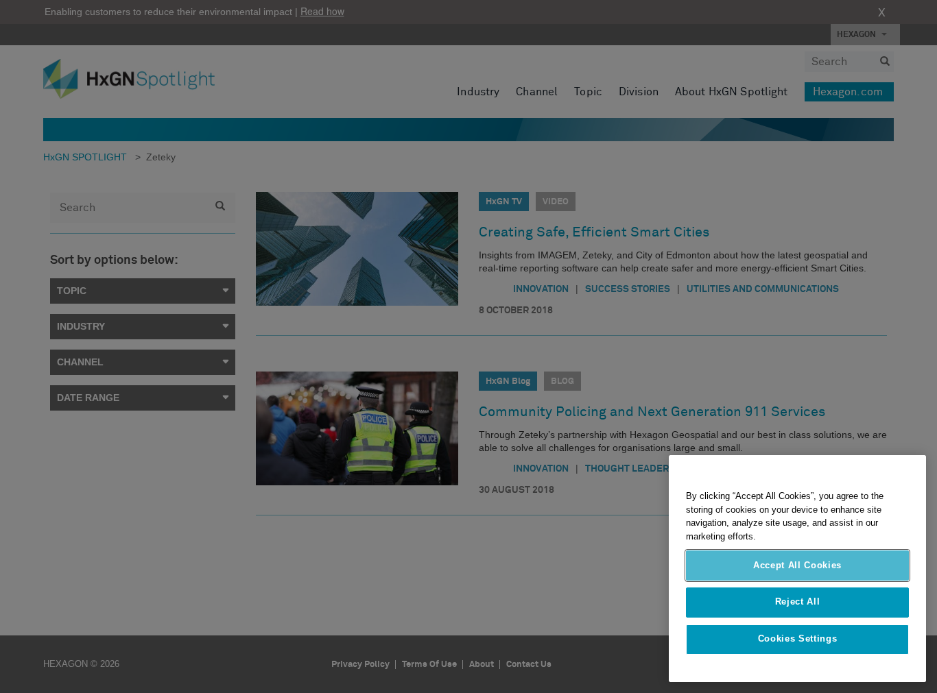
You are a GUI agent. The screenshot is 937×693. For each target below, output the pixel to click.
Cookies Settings (798, 639)
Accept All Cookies (797, 565)
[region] (797, 568)
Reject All (797, 602)
